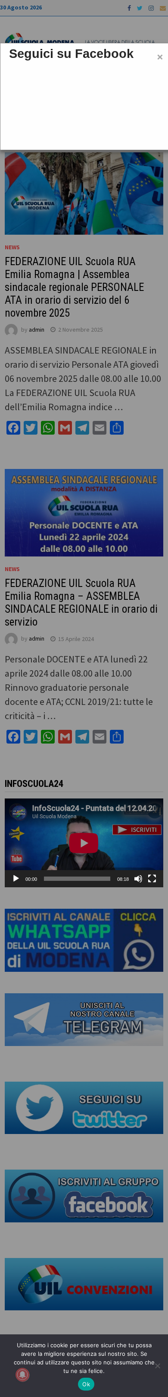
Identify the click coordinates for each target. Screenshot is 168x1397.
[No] (157, 1365)
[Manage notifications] (22, 1375)
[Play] (16, 878)
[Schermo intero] (152, 878)
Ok (86, 1384)
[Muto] (138, 878)
